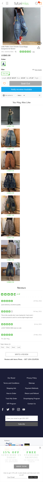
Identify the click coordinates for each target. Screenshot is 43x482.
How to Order (11, 393)
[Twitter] (7, 409)
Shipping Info (11, 388)
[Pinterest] (13, 409)
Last (18, 347)
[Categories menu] (7, 3)
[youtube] (23, 409)
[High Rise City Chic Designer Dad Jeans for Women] (10, 117)
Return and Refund (32, 393)
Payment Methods (31, 388)
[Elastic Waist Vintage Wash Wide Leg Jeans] (10, 161)
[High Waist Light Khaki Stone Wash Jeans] (10, 228)
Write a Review (21, 354)
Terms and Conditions (11, 383)
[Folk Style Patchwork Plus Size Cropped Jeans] (10, 272)
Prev (7, 347)
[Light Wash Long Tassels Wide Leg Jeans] (10, 139)
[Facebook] (2, 409)
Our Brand (11, 378)
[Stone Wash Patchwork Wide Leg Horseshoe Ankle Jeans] (10, 206)
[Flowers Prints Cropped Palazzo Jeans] (10, 183)
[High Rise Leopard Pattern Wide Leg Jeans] (10, 250)
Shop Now (21, 466)
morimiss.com (21, 3)
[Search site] (36, 3)
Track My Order (11, 398)
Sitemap (32, 383)
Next (13, 347)
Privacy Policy (32, 378)
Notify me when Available (21, 89)
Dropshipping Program (32, 398)
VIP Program (11, 404)
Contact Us (32, 404)
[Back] (2, 3)
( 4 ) (33, 52)
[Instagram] (18, 409)
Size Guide (38, 70)
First (2, 347)
